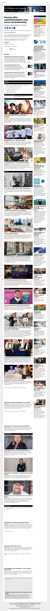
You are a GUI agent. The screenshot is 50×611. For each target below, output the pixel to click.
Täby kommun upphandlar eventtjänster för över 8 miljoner (14, 72)
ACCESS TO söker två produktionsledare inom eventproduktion (16, 85)
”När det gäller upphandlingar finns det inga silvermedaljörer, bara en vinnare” (40, 208)
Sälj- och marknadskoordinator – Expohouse (13, 86)
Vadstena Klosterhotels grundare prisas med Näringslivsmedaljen (17, 357)
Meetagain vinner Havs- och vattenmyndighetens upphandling (39, 347)
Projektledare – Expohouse (10, 90)
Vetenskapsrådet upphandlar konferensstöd (12, 65)
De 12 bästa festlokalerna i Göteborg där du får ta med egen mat (17, 256)
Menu (48, 2)
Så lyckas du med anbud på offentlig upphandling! (39, 141)
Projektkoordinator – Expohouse (11, 89)
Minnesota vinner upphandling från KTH (38, 186)
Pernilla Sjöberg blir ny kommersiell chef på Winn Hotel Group (16, 450)
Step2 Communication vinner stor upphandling (39, 407)
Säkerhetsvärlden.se (13, 608)
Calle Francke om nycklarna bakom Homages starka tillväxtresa (17, 188)
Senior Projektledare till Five (11, 92)
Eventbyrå (6, 118)
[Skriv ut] (14, 28)
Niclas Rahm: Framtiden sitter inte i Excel (12, 546)
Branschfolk (7, 306)
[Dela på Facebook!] (7, 27)
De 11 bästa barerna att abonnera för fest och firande (15, 280)
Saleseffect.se (26, 608)
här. (17, 46)
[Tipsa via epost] (12, 27)
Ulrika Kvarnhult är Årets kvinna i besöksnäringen (14, 380)
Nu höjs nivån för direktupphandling (37, 312)
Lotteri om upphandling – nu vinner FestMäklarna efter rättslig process (39, 389)
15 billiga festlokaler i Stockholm (11, 233)
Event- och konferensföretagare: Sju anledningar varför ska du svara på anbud (39, 166)
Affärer (35, 27)
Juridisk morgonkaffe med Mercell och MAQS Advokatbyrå (39, 234)
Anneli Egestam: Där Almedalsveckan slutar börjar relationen (16, 522)
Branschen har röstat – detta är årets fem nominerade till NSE (16, 426)
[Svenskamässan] (25, 11)
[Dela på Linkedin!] (10, 27)
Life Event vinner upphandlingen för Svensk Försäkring (39, 366)
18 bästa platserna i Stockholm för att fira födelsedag (15, 210)
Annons (35, 52)
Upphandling (36, 74)
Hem (5, 12)
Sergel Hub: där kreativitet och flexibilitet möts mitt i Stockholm (17, 402)
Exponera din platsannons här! (18, 96)
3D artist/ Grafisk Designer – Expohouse (13, 87)
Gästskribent (7, 547)
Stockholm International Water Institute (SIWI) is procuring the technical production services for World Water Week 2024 (40, 48)
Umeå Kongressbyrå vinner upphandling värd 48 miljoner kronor (40, 72)
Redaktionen (11, 48)
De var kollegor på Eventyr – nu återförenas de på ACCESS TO (16, 162)
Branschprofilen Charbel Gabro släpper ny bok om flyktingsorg (16, 305)
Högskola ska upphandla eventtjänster (39, 295)
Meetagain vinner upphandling (37, 329)
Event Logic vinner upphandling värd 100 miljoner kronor (38, 88)
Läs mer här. (31, 606)
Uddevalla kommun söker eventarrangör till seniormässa (14, 56)
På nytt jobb (6, 451)
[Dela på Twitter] (5, 27)
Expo (5, 571)
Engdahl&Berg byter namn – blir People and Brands (14, 140)
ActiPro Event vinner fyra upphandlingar (39, 125)
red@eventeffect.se (12, 49)
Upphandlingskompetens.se (35, 608)
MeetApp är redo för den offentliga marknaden (39, 255)
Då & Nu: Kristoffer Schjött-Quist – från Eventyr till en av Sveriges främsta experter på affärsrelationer (17, 328)
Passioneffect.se (21, 608)
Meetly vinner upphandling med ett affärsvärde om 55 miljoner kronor (39, 108)
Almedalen (6, 523)
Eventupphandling (12, 14)
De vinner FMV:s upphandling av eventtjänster (40, 26)
